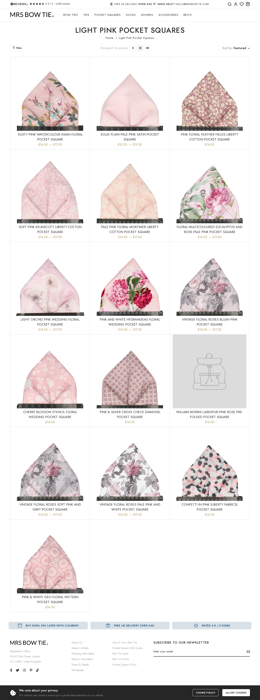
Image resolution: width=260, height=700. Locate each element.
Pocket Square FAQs (124, 664)
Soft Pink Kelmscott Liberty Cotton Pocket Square (50, 229)
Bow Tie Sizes (120, 653)
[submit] (247, 652)
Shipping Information (83, 653)
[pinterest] (31, 670)
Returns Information (82, 659)
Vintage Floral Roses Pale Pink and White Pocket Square (130, 507)
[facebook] (11, 670)
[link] (133, 48)
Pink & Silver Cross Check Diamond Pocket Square (130, 414)
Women (147, 15)
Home (110, 38)
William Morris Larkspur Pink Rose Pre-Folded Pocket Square (209, 414)
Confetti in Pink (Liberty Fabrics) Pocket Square (210, 507)
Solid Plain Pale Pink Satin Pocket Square (129, 137)
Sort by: (228, 48)
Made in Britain (80, 648)
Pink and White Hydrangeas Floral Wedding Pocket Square (130, 322)
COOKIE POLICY (205, 692)
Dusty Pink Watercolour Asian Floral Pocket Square (50, 137)
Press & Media (80, 664)
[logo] (32, 14)
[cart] (248, 4)
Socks (131, 15)
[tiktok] (37, 670)
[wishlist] (242, 4)
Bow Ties (70, 15)
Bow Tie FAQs (120, 659)
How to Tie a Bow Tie (124, 642)
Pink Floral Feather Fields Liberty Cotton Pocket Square (209, 137)
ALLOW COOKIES (236, 692)
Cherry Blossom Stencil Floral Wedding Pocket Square (50, 414)
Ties (86, 15)
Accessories (168, 15)
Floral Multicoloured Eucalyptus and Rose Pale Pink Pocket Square (209, 229)
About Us (77, 642)
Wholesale (78, 670)
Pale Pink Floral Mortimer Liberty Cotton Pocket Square (130, 229)
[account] (236, 4)
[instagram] (24, 670)
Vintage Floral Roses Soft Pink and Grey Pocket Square (50, 507)
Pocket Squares (108, 15)
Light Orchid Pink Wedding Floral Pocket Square (50, 322)
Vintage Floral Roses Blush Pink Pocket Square (209, 322)
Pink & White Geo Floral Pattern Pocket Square (50, 599)
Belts (187, 15)
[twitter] (17, 670)
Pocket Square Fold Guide (127, 648)
